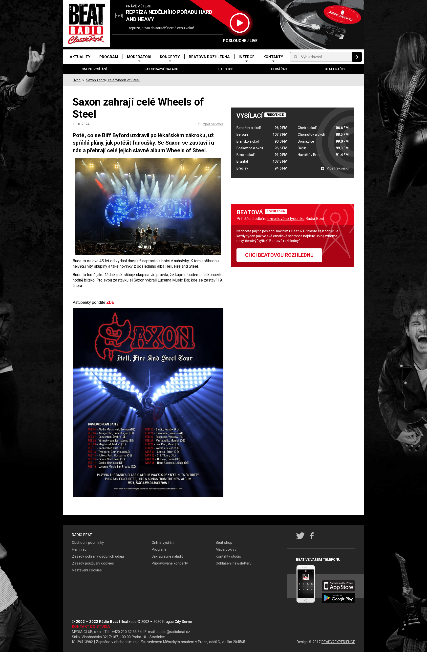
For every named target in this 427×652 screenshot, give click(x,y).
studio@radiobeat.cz (173, 632)
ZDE (110, 302)
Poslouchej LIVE (239, 40)
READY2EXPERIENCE (338, 642)
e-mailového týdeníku (285, 218)
